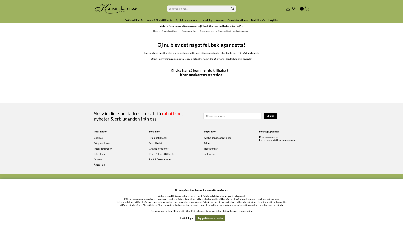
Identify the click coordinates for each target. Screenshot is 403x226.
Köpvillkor (99, 153)
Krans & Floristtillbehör (161, 153)
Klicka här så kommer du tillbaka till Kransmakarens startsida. (202, 72)
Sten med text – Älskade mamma (233, 31)
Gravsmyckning (189, 31)
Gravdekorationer (170, 31)
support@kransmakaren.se (281, 139)
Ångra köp (99, 164)
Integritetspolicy (103, 148)
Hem (155, 31)
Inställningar (187, 218)
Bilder (207, 143)
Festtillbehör (156, 143)
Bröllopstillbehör (158, 137)
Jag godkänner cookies (210, 218)
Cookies (98, 137)
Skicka (270, 115)
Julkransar (209, 153)
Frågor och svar (102, 143)
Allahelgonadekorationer (217, 137)
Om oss (98, 159)
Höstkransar (211, 148)
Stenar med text (207, 31)
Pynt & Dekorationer (160, 159)
